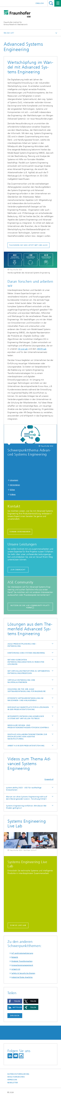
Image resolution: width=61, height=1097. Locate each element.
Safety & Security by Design (23, 973)
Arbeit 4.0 (15, 969)
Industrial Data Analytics (22, 977)
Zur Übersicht (18, 570)
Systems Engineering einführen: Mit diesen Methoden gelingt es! (26, 807)
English (40, 3)
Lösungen (14, 480)
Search (51, 3)
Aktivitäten (15, 485)
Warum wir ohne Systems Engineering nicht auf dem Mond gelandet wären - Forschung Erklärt (26, 798)
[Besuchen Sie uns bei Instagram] (21, 1055)
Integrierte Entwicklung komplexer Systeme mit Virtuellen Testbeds (26, 717)
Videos (13, 494)
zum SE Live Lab (18, 925)
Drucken (14, 1015)
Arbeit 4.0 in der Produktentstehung (26, 746)
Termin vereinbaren (19, 532)
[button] (14, 1001)
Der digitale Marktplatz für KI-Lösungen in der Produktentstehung (28, 708)
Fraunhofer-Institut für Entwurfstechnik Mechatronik (16, 23)
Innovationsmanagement (22, 965)
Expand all (49, 779)
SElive (12, 490)
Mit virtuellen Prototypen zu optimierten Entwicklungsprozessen (29, 672)
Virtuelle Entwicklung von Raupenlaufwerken (21, 681)
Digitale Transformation (21, 961)
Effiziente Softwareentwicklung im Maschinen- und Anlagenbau (25, 699)
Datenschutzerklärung (18, 1074)
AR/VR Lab (41, 349)
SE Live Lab (23, 349)
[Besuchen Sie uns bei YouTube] (15, 1055)
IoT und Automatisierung (22, 953)
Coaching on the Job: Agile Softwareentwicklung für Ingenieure (27, 690)
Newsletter (12, 1083)
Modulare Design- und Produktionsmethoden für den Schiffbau (28, 726)
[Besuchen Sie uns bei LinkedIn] (10, 1055)
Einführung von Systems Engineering (26, 653)
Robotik (14, 957)
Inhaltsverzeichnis (16, 1077)
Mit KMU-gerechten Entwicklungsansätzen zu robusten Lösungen (26, 662)
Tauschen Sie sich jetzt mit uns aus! (28, 245)
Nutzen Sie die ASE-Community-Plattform (30, 606)
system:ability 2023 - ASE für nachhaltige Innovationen (23, 789)
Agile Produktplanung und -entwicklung (22, 645)
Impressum (12, 1080)
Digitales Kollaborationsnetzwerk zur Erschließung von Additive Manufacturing (27, 736)
